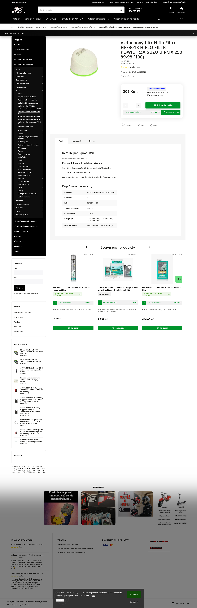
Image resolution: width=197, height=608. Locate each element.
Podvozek (19, 208)
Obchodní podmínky (98, 2)
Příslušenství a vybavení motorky (26, 226)
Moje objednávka (151, 2)
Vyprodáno (18, 246)
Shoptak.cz (25, 605)
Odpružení (19, 201)
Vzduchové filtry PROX (25, 127)
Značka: (127, 63)
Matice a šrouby (21, 87)
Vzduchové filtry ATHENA (26, 106)
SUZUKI (90, 208)
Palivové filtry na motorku (27, 100)
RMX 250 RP (98, 226)
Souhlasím (134, 595)
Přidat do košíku (164, 105)
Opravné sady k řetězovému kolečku (28, 138)
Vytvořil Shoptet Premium (182, 603)
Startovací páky (23, 166)
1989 (89, 219)
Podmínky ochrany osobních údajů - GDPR (121, 2)
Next (149, 247)
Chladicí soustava (22, 83)
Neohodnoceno (135, 67)
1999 (98, 220)
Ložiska (21, 134)
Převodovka (22, 148)
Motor (18, 90)
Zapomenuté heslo (31, 294)
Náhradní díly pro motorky (23, 64)
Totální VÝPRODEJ (21, 231)
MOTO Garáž (18, 54)
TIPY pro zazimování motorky (67, 544)
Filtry (20, 94)
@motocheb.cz (19, 331)
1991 (98, 219)
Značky (16, 251)
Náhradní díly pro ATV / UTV (24, 59)
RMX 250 (90, 226)
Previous (87, 247)
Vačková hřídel (23, 185)
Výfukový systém (22, 215)
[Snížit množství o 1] (125, 105)
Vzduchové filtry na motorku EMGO (29, 109)
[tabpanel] (73, 292)
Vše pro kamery (19, 241)
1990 (93, 219)
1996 (93, 220)
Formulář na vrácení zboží (159, 541)
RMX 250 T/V (108, 226)
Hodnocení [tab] (76, 141)
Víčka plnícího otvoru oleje (27, 194)
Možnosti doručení (157, 95)
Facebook (17, 322)
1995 (89, 220)
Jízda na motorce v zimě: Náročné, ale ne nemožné (75, 548)
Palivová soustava (22, 204)
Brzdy (18, 69)
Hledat (121, 10)
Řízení (18, 211)
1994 (111, 219)
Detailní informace (127, 76)
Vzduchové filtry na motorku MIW (29, 119)
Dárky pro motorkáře (21, 49)
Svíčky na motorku (24, 172)
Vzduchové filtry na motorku (28, 103)
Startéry (21, 163)
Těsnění (21, 178)
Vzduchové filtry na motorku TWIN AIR (29, 123)
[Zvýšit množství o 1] (138, 105)
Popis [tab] (61, 141)
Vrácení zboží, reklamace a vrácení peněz (172, 2)
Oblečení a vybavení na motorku (25, 221)
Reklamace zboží (156, 548)
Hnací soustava (21, 80)
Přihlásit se (19, 288)
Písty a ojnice (23, 142)
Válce (20, 188)
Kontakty (140, 2)
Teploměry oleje (24, 175)
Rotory (20, 151)
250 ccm (90, 213)
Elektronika (20, 76)
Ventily (20, 191)
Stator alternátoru (24, 169)
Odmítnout (134, 602)
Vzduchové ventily (24, 197)
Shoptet (14, 605)
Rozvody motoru (24, 154)
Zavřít (176, 132)
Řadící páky (22, 157)
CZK (181, 19)
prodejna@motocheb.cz (22, 312)
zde (93, 596)
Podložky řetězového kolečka (28, 145)
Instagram (17, 327)
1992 (102, 219)
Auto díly (17, 44)
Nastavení (60, 600)
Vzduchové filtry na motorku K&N (29, 116)
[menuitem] (17, 18)
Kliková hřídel (23, 131)
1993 (106, 219)
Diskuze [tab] (92, 141)
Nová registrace (19, 294)
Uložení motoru (23, 181)
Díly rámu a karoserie (23, 73)
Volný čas (17, 236)
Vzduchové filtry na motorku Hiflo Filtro (29, 112)
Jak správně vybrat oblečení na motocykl (71, 552)
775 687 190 (18, 317)
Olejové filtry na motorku (27, 97)
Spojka (20, 160)
